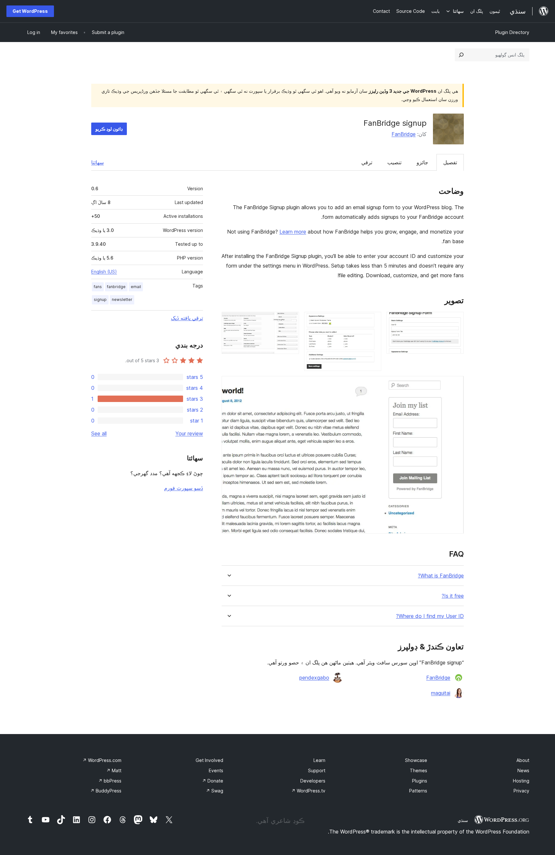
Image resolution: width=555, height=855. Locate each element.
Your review (189, 433)
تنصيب (394, 162)
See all (99, 433)
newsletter (122, 299)
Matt (113, 770)
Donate (212, 780)
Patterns (418, 790)
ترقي (366, 162)
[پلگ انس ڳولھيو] (461, 54)
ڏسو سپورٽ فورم (183, 488)
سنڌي (463, 820)
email (136, 286)
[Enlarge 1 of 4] (455, 320)
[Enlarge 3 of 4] (290, 320)
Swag (214, 790)
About (522, 760)
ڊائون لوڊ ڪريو (109, 129)
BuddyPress (105, 790)
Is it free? (453, 596)
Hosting (521, 780)
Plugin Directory (512, 32)
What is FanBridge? (441, 576)
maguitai (440, 693)
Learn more (292, 231)
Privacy (521, 790)
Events (216, 770)
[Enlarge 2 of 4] (372, 320)
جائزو (422, 162)
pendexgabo (314, 677)
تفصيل (450, 162)
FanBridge (404, 134)
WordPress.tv (308, 790)
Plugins (419, 780)
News (523, 770)
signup (100, 299)
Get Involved (209, 760)
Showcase (416, 760)
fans (98, 286)
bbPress (109, 780)
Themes (418, 770)
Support (316, 770)
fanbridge (116, 286)
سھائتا (97, 162)
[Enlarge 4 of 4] (455, 384)
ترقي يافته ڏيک (187, 318)
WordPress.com (102, 760)
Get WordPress (30, 11)
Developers (312, 780)
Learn (319, 760)
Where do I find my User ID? (430, 616)
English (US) (104, 271)
